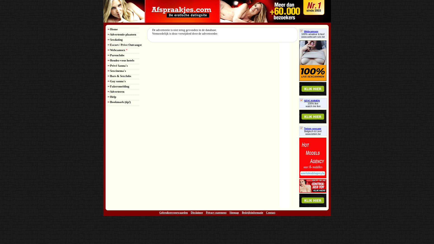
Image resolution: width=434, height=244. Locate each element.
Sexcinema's (117, 71)
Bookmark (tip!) (120, 102)
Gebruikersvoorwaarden (173, 212)
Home (113, 29)
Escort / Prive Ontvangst (125, 45)
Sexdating (116, 39)
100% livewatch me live (313, 105)
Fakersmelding (119, 86)
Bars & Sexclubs (120, 76)
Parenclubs (116, 55)
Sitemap (234, 212)
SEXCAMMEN (312, 100)
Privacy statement (216, 212)
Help (112, 97)
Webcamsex (118, 50)
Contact (270, 212)
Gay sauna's (117, 81)
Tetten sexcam (312, 128)
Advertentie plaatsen (122, 34)
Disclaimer (197, 212)
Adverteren (116, 91)
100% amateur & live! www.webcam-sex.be (313, 35)
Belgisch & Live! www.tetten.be (313, 132)
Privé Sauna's (118, 65)
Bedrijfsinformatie (252, 212)
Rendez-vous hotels (121, 60)
